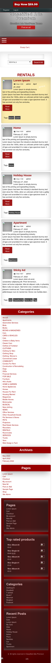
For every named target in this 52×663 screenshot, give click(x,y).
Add (10, 300)
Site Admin (7, 494)
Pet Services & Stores (11, 417)
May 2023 (6, 456)
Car (7, 641)
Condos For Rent (9, 363)
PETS (5, 420)
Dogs (5, 368)
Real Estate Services (10, 425)
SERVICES (7, 435)
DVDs (5, 371)
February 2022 (8, 461)
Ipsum (11, 117)
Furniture (6, 379)
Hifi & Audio (7, 381)
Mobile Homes (8, 399)
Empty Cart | (25, 47)
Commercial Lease (10, 358)
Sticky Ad (19, 270)
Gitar (8, 627)
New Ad (5, 484)
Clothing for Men (9, 351)
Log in (16, 10)
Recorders (7, 427)
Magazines (7, 397)
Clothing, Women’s (10, 356)
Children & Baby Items (11, 340)
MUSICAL (6, 404)
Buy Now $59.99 (26, 4)
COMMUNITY (8, 361)
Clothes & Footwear (10, 345)
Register (6, 10)
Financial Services (9, 374)
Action (8, 634)
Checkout (6, 479)
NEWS (5, 409)
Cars (4, 333)
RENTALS (6, 430)
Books (5, 328)
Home (17, 127)
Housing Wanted (9, 394)
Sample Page (8, 489)
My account (7, 481)
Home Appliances (9, 386)
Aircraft (5, 317)
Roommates (7, 432)
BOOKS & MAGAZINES (11, 330)
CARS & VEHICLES (10, 335)
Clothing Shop (8, 353)
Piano (8, 636)
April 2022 (6, 458)
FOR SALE (7, 376)
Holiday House (22, 175)
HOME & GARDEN (10, 384)
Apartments (7, 320)
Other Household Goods (12, 415)
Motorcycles (7, 402)
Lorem (17, 117)
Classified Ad (18, 300)
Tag (35, 300)
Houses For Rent (9, 392)
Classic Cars (7, 343)
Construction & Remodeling (13, 366)
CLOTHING (7, 348)
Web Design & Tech (10, 443)
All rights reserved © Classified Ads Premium (27, 654)
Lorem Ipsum (21, 80)
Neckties (9, 639)
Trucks (5, 438)
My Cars (9, 624)
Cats (4, 338)
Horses (5, 389)
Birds (4, 325)
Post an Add (7, 486)
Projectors (6, 422)
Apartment (20, 222)
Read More (7, 107)
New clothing (7, 407)
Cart (4, 476)
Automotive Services (10, 322)
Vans (4, 440)
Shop (5, 492)
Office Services (8, 412)
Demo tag (28, 300)
